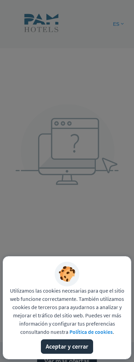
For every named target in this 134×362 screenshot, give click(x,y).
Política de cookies (91, 331)
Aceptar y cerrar (67, 346)
